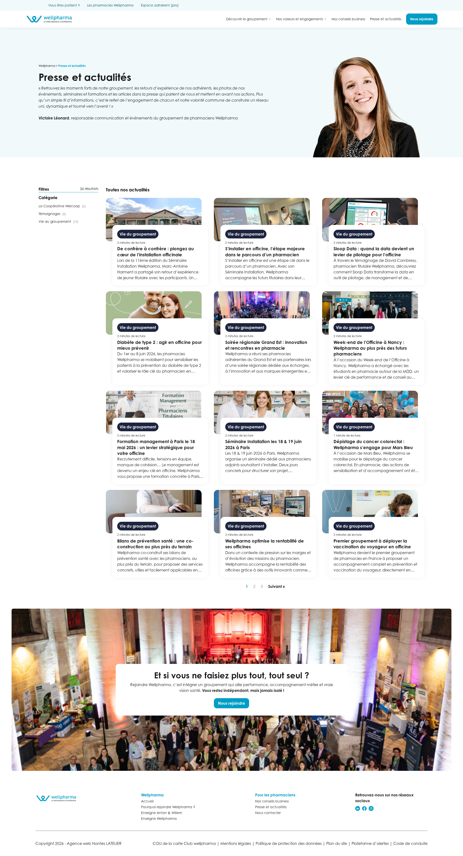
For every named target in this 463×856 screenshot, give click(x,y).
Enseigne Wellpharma (159, 818)
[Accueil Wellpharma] (49, 19)
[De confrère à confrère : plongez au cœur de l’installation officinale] (157, 241)
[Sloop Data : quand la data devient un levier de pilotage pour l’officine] (373, 241)
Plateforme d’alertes (370, 843)
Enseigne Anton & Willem (161, 813)
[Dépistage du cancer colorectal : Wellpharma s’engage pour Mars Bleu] (373, 437)
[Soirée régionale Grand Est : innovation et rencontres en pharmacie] (265, 338)
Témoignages (52, 214)
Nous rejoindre (231, 703)
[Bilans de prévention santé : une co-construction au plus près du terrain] (157, 534)
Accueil (147, 801)
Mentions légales (235, 843)
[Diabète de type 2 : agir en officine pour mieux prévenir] (157, 338)
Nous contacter (268, 813)
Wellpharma (47, 66)
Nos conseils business (272, 801)
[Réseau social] (357, 808)
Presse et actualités (270, 807)
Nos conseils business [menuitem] (348, 19)
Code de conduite (410, 843)
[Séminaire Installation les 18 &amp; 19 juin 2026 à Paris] (265, 437)
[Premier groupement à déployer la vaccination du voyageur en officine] (373, 534)
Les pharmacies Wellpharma (110, 5)
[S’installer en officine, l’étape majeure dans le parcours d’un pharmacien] (265, 241)
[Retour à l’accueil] (58, 798)
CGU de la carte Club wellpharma (184, 843)
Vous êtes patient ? (64, 5)
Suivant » (276, 586)
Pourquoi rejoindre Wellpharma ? (168, 807)
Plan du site (336, 843)
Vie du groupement (58, 221)
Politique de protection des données (289, 843)
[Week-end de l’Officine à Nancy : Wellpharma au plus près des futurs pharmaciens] (373, 338)
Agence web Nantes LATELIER (94, 843)
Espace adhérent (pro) (160, 5)
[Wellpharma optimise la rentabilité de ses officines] (265, 534)
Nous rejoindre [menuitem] (421, 19)
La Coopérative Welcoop (62, 206)
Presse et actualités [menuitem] (385, 19)
